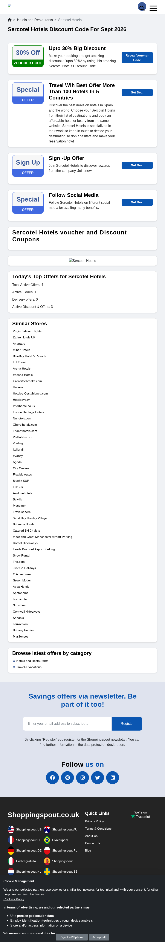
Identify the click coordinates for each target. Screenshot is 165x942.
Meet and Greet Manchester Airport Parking (42, 536)
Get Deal (137, 92)
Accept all (98, 937)
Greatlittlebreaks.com (27, 381)
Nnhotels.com (22, 418)
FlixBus (18, 487)
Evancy (18, 455)
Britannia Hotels (23, 524)
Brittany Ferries (23, 630)
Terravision (20, 624)
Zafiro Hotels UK (24, 337)
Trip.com (19, 561)
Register (127, 723)
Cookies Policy (13, 899)
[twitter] (97, 777)
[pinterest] (67, 777)
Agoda (17, 462)
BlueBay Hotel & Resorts (29, 356)
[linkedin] (112, 777)
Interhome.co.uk (24, 406)
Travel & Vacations (28, 667)
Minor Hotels (21, 350)
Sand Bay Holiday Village (30, 518)
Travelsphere (22, 512)
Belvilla (17, 499)
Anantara (19, 343)
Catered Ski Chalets (26, 530)
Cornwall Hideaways (26, 611)
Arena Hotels (22, 368)
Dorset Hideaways (25, 543)
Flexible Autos (22, 474)
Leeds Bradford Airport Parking (34, 549)
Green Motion (22, 580)
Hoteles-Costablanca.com (30, 393)
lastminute (20, 599)
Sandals (18, 617)
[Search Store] (142, 6)
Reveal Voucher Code (137, 58)
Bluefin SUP (21, 480)
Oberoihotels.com (25, 424)
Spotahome (21, 593)
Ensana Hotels (23, 374)
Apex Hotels (21, 586)
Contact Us (92, 843)
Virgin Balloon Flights (27, 331)
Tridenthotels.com (25, 431)
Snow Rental (21, 555)
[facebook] (52, 777)
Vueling (18, 443)
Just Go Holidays (24, 568)
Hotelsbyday (21, 399)
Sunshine (19, 605)
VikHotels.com (22, 437)
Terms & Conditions (98, 828)
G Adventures (22, 574)
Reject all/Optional (72, 937)
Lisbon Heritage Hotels (28, 412)
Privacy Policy (94, 821)
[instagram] (82, 777)
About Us (91, 836)
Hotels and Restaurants (35, 20)
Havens (18, 387)
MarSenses (20, 636)
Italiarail (18, 449)
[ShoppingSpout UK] (24, 6)
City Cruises (21, 468)
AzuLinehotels (22, 493)
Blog (88, 850)
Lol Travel (19, 362)
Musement (20, 505)
